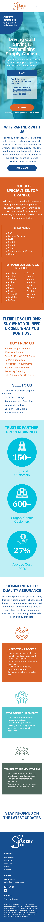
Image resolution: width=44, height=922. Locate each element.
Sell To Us (8, 861)
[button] (3, 6)
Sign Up (22, 107)
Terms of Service (11, 899)
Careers (7, 867)
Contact (7, 870)
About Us (8, 864)
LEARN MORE (22, 168)
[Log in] (35, 6)
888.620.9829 (9, 879)
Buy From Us (9, 857)
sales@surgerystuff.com (14, 882)
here (37, 113)
